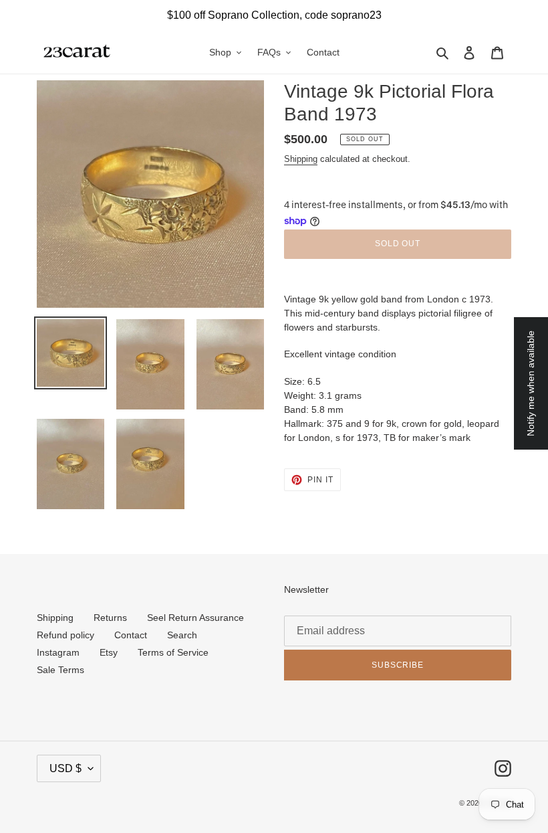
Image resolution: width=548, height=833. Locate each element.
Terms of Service (173, 652)
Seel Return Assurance (195, 617)
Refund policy (65, 635)
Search (182, 635)
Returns (110, 617)
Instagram (58, 652)
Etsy (109, 652)
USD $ (65, 768)
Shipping (300, 159)
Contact (130, 635)
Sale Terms (60, 669)
